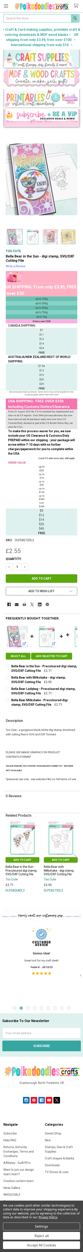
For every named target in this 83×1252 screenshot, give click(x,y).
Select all (18, 656)
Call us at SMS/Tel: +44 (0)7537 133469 (41, 1089)
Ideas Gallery (11, 1187)
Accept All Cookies (41, 1245)
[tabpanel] (41, 962)
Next (75, 857)
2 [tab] (21, 1008)
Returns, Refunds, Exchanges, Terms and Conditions (18, 1151)
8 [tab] (61, 1008)
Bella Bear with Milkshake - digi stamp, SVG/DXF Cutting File (59, 870)
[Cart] (77, 5)
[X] (32, 604)
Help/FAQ (9, 1140)
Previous (7, 857)
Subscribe (10, 1133)
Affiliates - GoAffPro (17, 1163)
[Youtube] (49, 1100)
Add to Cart (22, 859)
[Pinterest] (47, 604)
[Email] (16, 604)
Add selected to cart (51, 656)
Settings (41, 1226)
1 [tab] (14, 1008)
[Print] (24, 604)
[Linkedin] (39, 604)
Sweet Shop (53, 1133)
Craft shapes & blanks (59, 1158)
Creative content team (18, 1181)
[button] (41, 59)
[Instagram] (26, 1100)
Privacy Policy (48, 1217)
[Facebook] (9, 604)
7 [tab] (55, 1008)
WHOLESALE (11, 1194)
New (48, 1140)
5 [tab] (41, 1008)
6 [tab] (48, 1008)
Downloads (52, 1165)
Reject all (41, 1235)
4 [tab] (34, 1008)
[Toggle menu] (6, 6)
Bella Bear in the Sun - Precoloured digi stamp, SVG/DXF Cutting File (21, 870)
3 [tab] (28, 1008)
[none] (41, 179)
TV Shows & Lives (57, 1172)
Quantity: (14, 559)
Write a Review (16, 266)
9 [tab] (68, 1008)
